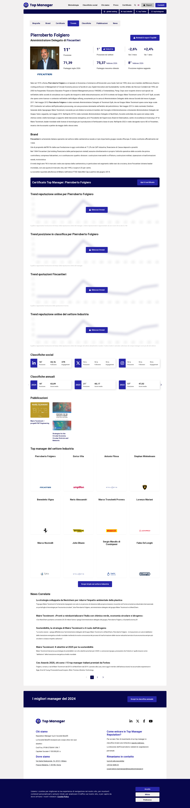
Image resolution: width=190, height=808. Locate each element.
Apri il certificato (147, 182)
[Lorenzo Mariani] (145, 515)
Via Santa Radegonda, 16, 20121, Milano (51, 761)
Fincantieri (73, 40)
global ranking (111, 11)
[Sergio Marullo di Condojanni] (111, 559)
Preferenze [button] (147, 800)
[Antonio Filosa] (111, 472)
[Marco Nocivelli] (45, 559)
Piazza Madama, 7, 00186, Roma (48, 765)
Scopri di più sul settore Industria (95, 584)
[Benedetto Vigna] (45, 515)
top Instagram (158, 11)
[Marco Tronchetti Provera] (111, 515)
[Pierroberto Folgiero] (45, 472)
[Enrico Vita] (78, 472)
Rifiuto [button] (147, 794)
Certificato (126, 5)
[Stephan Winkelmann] (145, 472)
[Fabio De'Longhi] (145, 559)
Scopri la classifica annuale (142, 699)
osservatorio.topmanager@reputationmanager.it (125, 769)
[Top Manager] (38, 5)
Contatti (161, 5)
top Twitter (142, 11)
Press (115, 5)
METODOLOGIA (73, 5)
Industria (109, 49)
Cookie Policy (63, 796)
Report (149, 5)
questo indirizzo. (138, 743)
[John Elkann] (78, 559)
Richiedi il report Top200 (146, 38)
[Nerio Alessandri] (78, 515)
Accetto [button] (147, 789)
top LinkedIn (127, 11)
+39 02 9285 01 (113, 765)
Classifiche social (90, 5)
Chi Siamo (105, 5)
